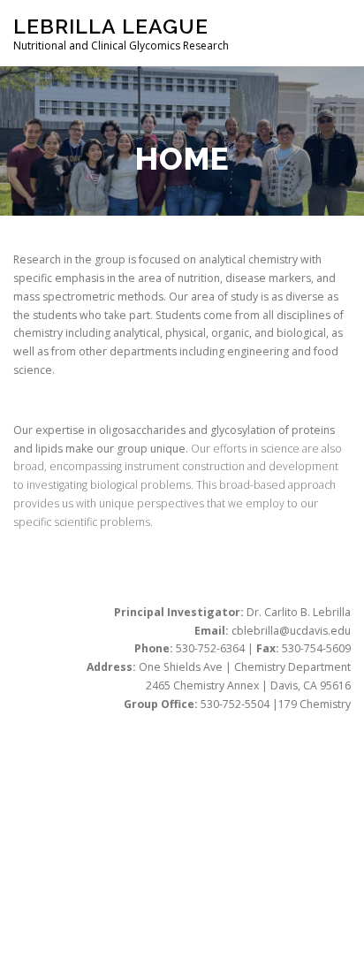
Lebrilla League (111, 26)
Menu (334, 33)
